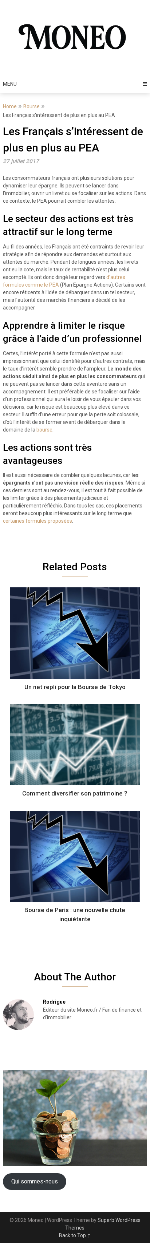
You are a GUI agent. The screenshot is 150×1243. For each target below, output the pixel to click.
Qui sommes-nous (34, 1181)
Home (10, 106)
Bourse (31, 106)
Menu (10, 84)
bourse (44, 430)
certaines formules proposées (37, 521)
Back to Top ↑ (75, 1235)
